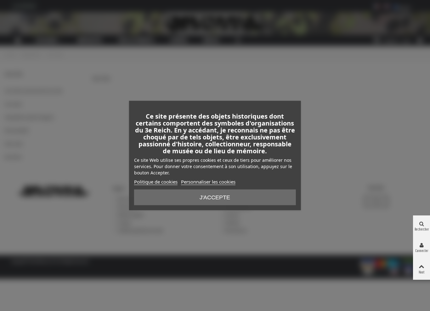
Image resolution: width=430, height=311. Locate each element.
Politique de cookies (156, 182)
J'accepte (215, 197)
